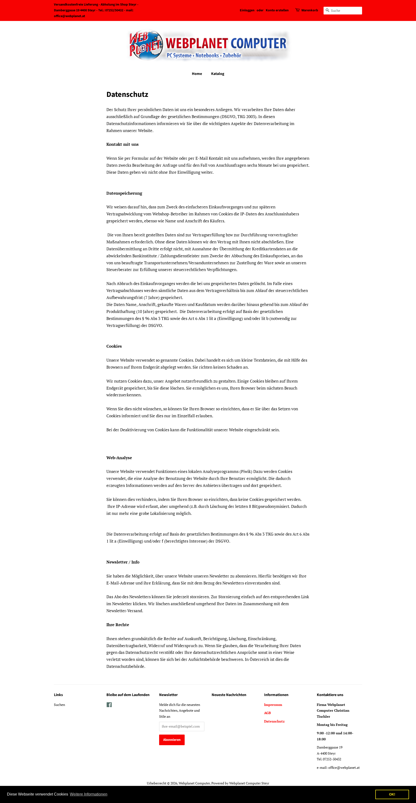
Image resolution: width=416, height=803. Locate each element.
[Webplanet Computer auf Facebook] (109, 705)
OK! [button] (392, 794)
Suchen (59, 704)
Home (197, 73)
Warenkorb (309, 10)
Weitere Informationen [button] (88, 794)
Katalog (217, 73)
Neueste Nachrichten (229, 694)
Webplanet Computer (194, 783)
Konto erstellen (277, 10)
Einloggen (247, 10)
